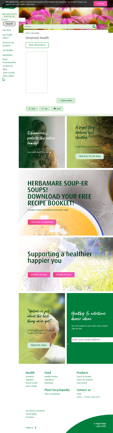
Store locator (82, 383)
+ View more (66, 100)
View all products (37, 45)
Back (32, 109)
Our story (7, 30)
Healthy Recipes (64, 274)
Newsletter (7, 55)
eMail (79, 394)
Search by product (84, 377)
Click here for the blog (89, 156)
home (28, 33)
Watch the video (39, 345)
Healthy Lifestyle (39, 274)
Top (44, 109)
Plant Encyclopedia (52, 394)
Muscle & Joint (32, 383)
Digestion (30, 380)
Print (57, 109)
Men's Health (31, 386)
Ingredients (49, 380)
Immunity (30, 377)
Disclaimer (30, 417)
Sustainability (31, 414)
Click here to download (42, 222)
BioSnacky (49, 383)
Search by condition (85, 380)
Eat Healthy (8, 50)
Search (9, 24)
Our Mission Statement (35, 411)
